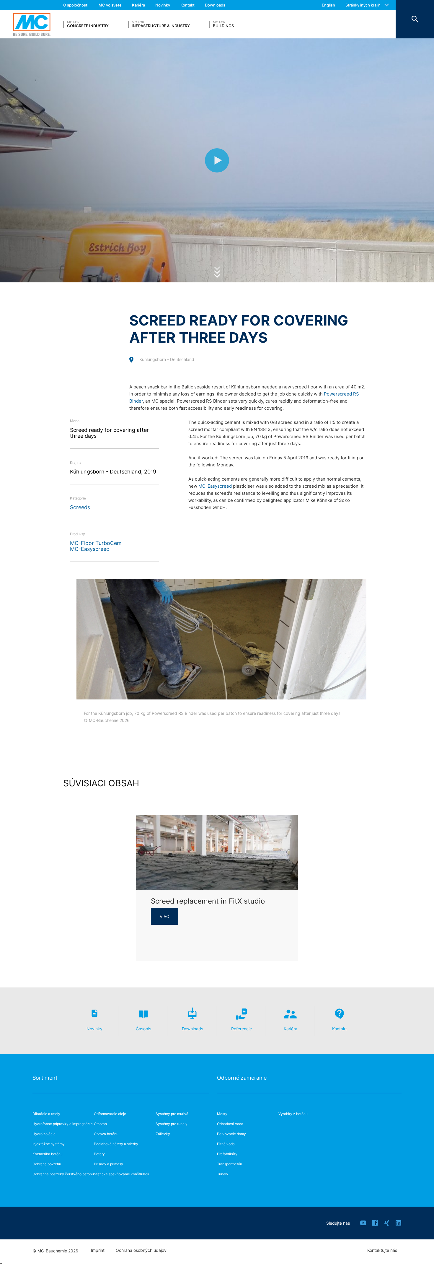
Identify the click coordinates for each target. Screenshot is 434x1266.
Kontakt (187, 5)
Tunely (222, 1174)
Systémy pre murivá (172, 1114)
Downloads (215, 5)
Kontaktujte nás (382, 1250)
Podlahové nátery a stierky (116, 1144)
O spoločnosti (75, 5)
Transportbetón (229, 1164)
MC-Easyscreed (90, 549)
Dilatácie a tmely (46, 1114)
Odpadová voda (230, 1124)
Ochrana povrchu (46, 1164)
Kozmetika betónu (47, 1154)
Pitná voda (226, 1144)
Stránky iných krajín (363, 5)
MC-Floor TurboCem (96, 543)
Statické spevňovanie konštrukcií (121, 1174)
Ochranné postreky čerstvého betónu (63, 1174)
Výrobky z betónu (293, 1114)
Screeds (80, 507)
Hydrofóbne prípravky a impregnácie (62, 1124)
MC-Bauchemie (31, 24)
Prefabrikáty (227, 1154)
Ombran (100, 1124)
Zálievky (163, 1134)
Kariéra (138, 5)
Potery (99, 1154)
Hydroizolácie (44, 1134)
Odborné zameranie (242, 1078)
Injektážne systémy (48, 1144)
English (328, 5)
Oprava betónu (106, 1134)
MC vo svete (110, 5)
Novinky (162, 5)
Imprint (98, 1250)
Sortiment (45, 1078)
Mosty (222, 1114)
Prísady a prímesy (108, 1164)
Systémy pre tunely (171, 1124)
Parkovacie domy (231, 1134)
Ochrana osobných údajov (141, 1250)
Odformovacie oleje (110, 1114)
